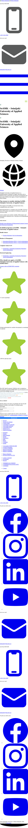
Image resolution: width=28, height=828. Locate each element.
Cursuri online (6, 423)
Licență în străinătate (8, 448)
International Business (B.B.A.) (10, 241)
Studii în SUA (6, 428)
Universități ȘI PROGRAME (10, 446)
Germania (5, 442)
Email (1, 409)
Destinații (5, 432)
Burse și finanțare (7, 454)
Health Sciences (4, 223)
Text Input (2, 406)
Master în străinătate (7, 451)
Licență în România (7, 447)
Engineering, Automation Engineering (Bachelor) (14, 248)
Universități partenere (8, 426)
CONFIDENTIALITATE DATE (11, 464)
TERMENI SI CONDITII (9, 463)
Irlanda (4, 436)
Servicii (5, 420)
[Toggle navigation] (14, 98)
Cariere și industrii (7, 457)
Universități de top (7, 427)
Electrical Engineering (7, 224)
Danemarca (5, 438)
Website (2, 190)
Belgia (4, 440)
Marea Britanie (6, 435)
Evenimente (6, 459)
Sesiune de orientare (7, 422)
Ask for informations (17, 235)
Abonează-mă (14, 418)
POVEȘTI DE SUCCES (9, 455)
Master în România (7, 450)
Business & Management (13, 223)
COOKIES (5, 465)
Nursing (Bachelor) (7, 235)
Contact (5, 468)
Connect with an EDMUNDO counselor (9, 266)
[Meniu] (26, 101)
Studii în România (7, 430)
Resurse (5, 460)
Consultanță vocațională (8, 424)
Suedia (4, 443)
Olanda (4, 434)
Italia (4, 439)
